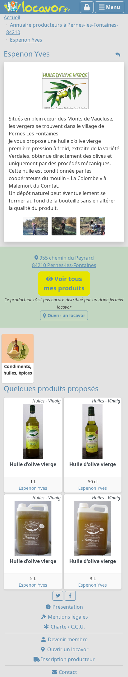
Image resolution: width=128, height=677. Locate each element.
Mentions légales (67, 616)
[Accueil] (37, 6)
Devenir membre (67, 639)
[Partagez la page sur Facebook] (70, 596)
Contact (67, 672)
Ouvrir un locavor (65, 315)
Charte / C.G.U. (67, 626)
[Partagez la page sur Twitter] (58, 596)
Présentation (67, 606)
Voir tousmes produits (64, 283)
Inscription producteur (67, 659)
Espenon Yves (33, 488)
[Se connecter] (87, 7)
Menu (112, 7)
